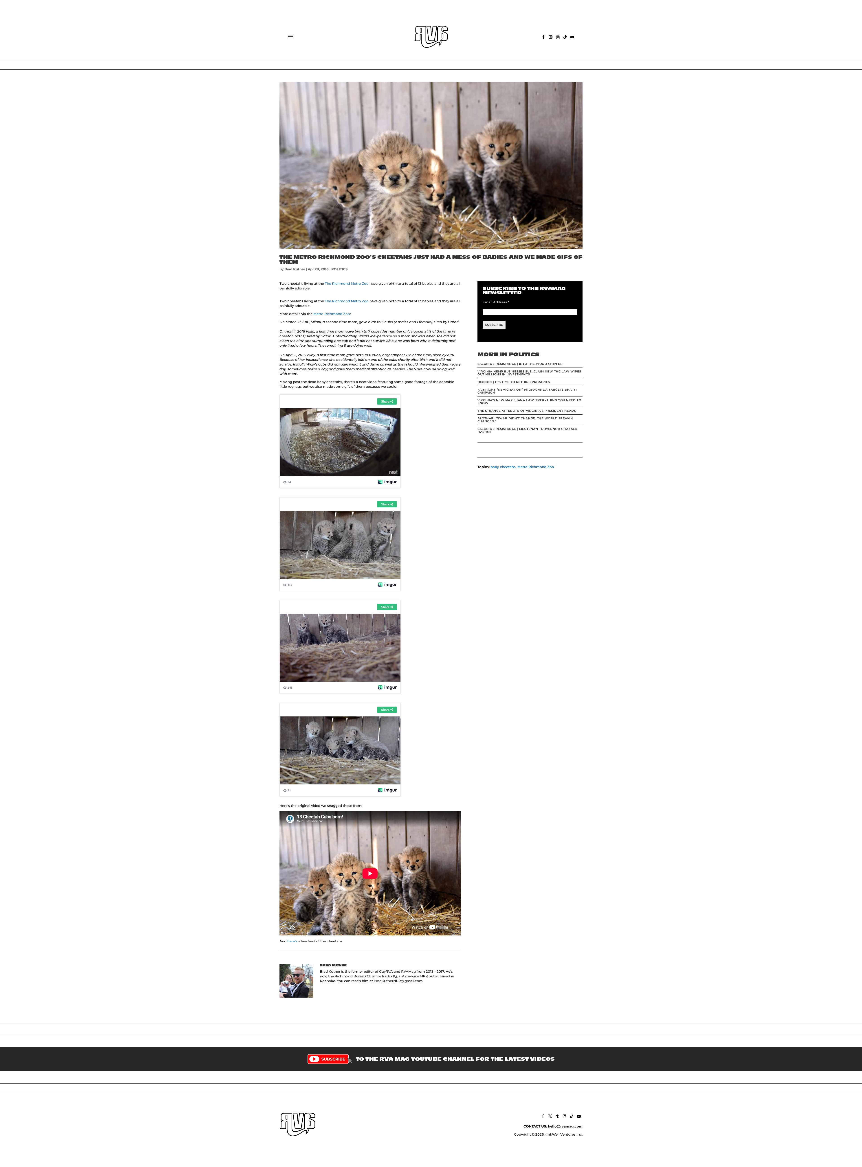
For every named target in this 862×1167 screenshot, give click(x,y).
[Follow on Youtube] (572, 37)
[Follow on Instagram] (550, 37)
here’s (292, 941)
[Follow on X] (550, 1116)
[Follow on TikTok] (565, 37)
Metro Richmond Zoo (331, 314)
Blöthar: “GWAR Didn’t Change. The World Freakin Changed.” (525, 419)
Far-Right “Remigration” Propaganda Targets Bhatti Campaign (527, 391)
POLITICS (339, 269)
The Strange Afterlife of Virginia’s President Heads (526, 410)
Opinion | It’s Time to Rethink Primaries (513, 382)
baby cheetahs (503, 467)
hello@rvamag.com (565, 1126)
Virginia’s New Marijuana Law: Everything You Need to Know (529, 401)
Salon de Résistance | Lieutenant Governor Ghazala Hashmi (527, 430)
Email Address (496, 302)
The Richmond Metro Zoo (347, 283)
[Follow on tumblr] (557, 1116)
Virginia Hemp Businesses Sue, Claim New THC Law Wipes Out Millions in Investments (529, 373)
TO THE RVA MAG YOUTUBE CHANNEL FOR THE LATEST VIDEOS (455, 1059)
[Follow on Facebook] (543, 37)
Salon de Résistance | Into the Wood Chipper (520, 364)
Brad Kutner (294, 269)
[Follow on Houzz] (557, 37)
